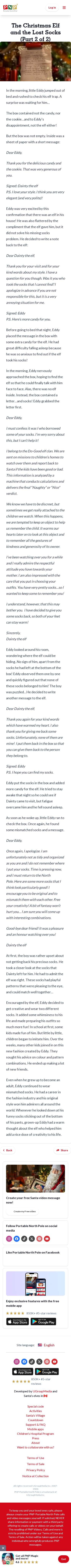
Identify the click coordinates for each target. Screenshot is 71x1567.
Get (63, 1559)
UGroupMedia (42, 1391)
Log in (52, 7)
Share (64, 1150)
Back (9, 1150)
